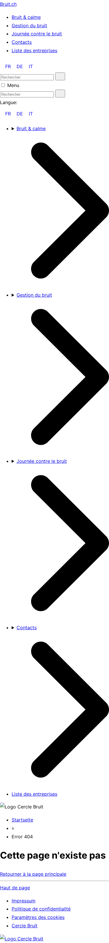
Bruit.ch (8, 4)
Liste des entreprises (34, 50)
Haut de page (15, 888)
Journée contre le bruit (37, 34)
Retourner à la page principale (33, 874)
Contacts (22, 42)
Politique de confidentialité (41, 909)
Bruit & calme (26, 17)
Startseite (22, 820)
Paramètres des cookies (38, 917)
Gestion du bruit (29, 25)
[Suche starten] (60, 76)
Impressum (23, 901)
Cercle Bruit (24, 926)
